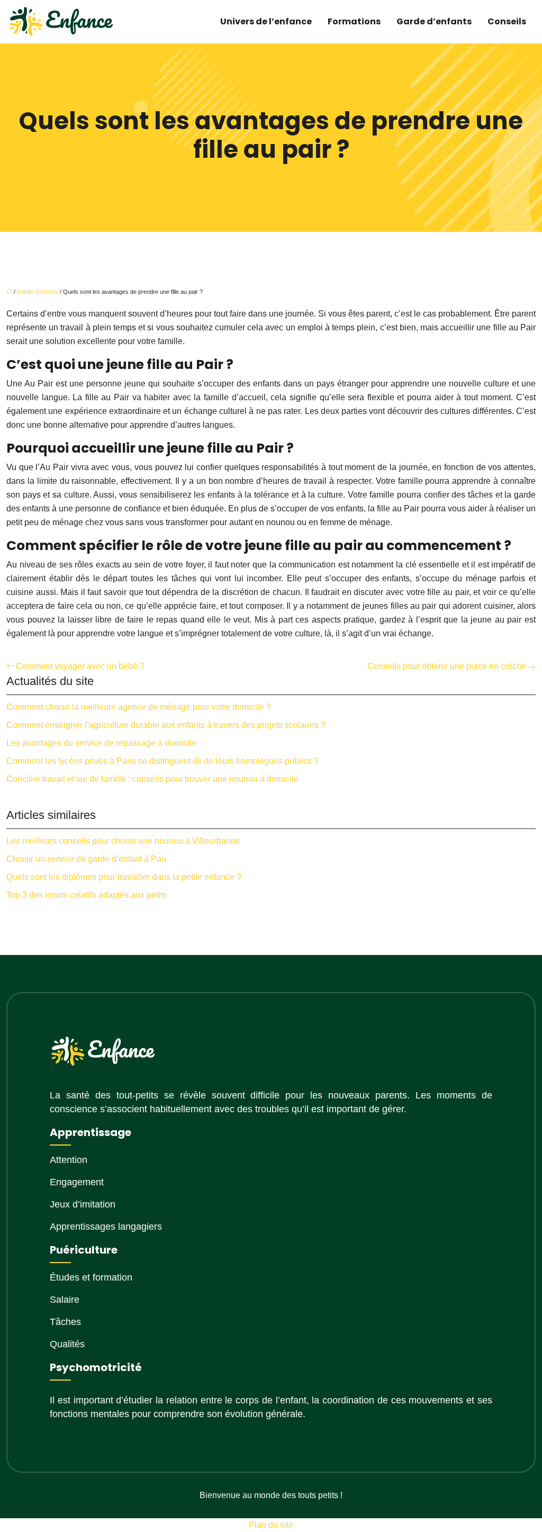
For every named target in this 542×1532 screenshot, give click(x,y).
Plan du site (271, 1524)
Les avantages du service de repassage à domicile (101, 742)
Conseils (506, 21)
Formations (354, 21)
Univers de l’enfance (266, 21)
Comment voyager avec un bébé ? (80, 666)
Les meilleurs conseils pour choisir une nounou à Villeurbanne (123, 840)
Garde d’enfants (434, 21)
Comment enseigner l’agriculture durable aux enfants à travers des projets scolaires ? (166, 724)
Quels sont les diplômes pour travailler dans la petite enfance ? (123, 876)
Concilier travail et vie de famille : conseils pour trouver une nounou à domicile (152, 778)
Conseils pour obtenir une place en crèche (446, 666)
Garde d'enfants (37, 292)
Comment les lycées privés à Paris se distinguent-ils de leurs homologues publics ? (162, 760)
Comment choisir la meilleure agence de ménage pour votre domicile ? (138, 706)
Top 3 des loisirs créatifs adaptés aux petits (86, 894)
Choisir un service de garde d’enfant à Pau (86, 858)
